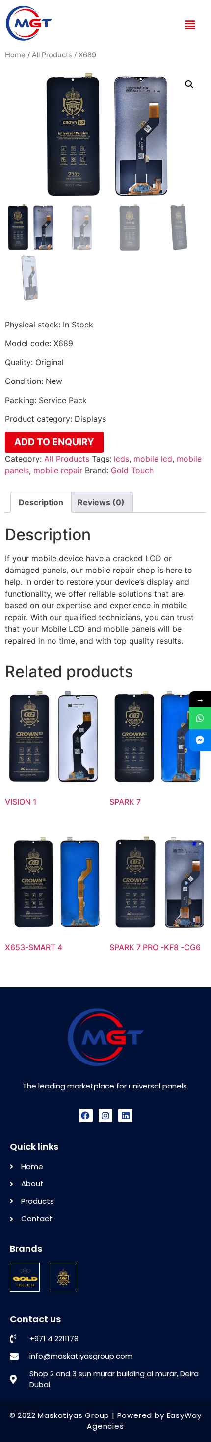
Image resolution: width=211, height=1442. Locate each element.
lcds (121, 458)
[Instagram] (106, 1116)
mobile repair (57, 470)
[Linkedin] (125, 1116)
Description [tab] (41, 502)
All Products (52, 55)
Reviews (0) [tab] (101, 502)
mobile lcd (152, 458)
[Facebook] (86, 1116)
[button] (190, 25)
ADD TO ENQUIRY (54, 442)
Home (15, 55)
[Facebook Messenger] (200, 740)
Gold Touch (132, 470)
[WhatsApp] (200, 718)
